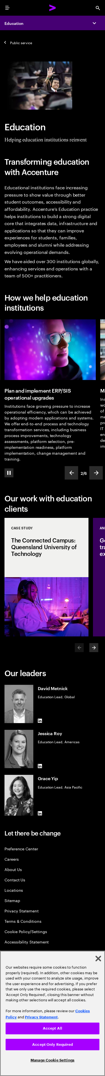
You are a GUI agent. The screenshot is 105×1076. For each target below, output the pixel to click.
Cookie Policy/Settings (25, 931)
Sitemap (12, 900)
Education (14, 23)
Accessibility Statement (26, 942)
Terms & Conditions (22, 921)
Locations (13, 890)
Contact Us (14, 879)
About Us (13, 869)
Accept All (52, 1028)
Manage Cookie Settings (52, 1060)
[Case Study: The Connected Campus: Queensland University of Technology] (46, 577)
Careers (11, 859)
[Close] (98, 958)
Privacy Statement (21, 911)
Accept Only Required (52, 1044)
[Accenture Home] (52, 8)
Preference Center (21, 848)
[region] (52, 1013)
